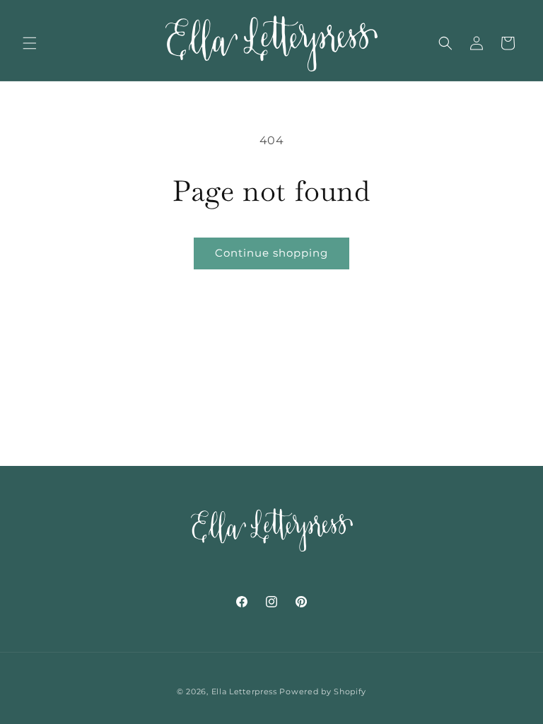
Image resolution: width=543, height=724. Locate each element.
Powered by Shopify (322, 691)
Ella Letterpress (244, 691)
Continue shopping (271, 252)
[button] (29, 43)
